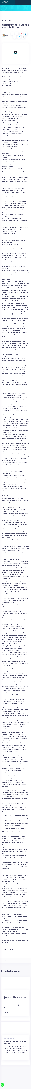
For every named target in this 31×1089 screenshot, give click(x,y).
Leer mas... (6, 1012)
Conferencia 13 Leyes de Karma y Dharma (15, 998)
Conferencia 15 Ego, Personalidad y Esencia (15, 1042)
